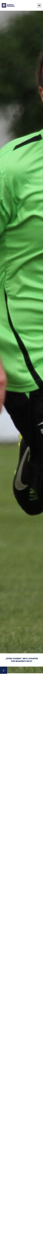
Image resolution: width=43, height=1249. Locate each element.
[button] (39, 5)
